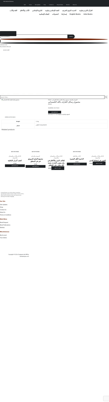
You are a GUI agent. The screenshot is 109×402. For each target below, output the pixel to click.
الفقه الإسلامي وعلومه (52, 10)
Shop (45, 5)
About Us (75, 5)
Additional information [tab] (10, 117)
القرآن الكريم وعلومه (85, 10)
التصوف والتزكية (73, 99)
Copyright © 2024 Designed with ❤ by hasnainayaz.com (18, 255)
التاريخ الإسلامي (37, 10)
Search (71, 36)
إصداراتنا (64, 14)
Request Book (60, 5)
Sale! (25, 5)
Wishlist (68, 5)
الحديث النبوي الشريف (69, 10)
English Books (75, 14)
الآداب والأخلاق (24, 10)
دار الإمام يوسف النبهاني (41, 125)
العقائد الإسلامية (44, 14)
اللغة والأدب (13, 10)
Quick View (14, 153)
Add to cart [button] (58, 168)
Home (30, 5)
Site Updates (37, 5)
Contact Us (51, 5)
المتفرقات (55, 14)
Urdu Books (88, 14)
